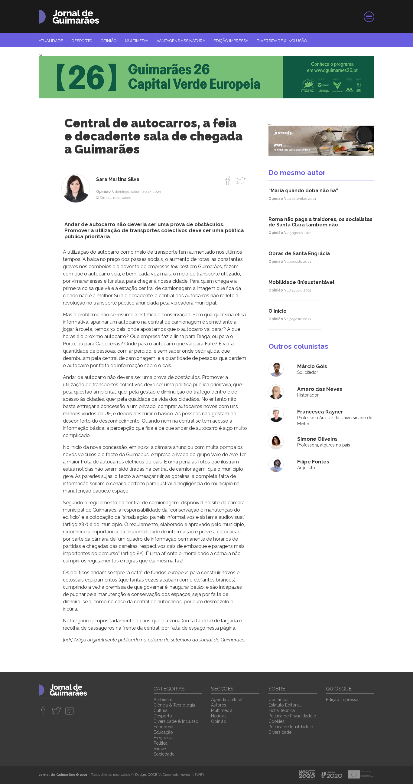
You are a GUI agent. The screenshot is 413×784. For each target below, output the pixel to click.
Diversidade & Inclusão (282, 40)
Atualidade (53, 40)
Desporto (83, 40)
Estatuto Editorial (284, 705)
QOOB (152, 775)
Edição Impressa (232, 40)
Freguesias (164, 737)
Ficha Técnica (281, 710)
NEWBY (198, 775)
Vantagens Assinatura (183, 40)
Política (160, 743)
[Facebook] (228, 180)
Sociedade (164, 754)
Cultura (160, 710)
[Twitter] (241, 180)
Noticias (218, 715)
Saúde (160, 748)
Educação (163, 732)
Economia (163, 726)
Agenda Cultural (226, 699)
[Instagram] (69, 711)
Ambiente (163, 699)
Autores (218, 705)
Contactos (278, 699)
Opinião (111, 40)
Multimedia (138, 40)
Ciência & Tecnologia (174, 705)
